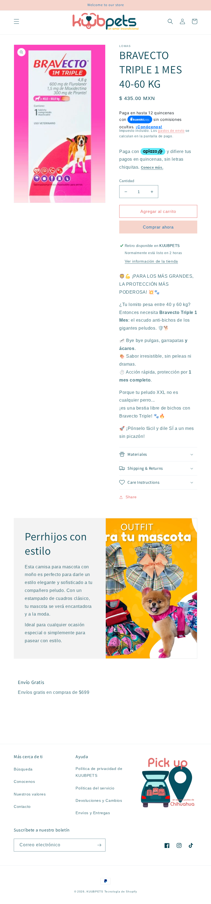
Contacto (22, 806)
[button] (16, 21)
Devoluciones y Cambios (99, 800)
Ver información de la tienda (151, 261)
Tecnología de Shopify (120, 891)
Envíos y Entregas (93, 813)
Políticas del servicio (95, 788)
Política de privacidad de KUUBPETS (99, 772)
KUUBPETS (95, 891)
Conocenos (24, 781)
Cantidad (126, 181)
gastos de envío (171, 131)
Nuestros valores (30, 794)
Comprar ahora (158, 227)
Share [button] (131, 497)
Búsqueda (23, 769)
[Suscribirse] (99, 845)
